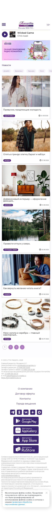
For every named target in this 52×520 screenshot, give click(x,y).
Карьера (31, 71)
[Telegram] (12, 412)
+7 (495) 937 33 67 (23, 367)
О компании (25, 388)
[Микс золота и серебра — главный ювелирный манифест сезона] (26, 328)
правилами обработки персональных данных (18, 503)
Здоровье (18, 71)
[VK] (26, 412)
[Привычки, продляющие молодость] (26, 105)
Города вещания (26, 403)
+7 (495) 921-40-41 (11, 374)
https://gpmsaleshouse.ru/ (11, 378)
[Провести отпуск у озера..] (26, 239)
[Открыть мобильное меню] (4, 24)
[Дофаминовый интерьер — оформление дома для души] (26, 194)
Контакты (25, 398)
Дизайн (6, 71)
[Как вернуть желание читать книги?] (26, 284)
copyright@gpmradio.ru (10, 476)
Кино (42, 71)
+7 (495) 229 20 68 (28, 370)
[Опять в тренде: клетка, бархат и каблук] (26, 150)
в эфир (43, 34)
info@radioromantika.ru (26, 365)
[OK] (19, 412)
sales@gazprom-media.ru (16, 376)
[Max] (39, 412)
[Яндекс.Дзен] (32, 412)
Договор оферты (25, 393)
